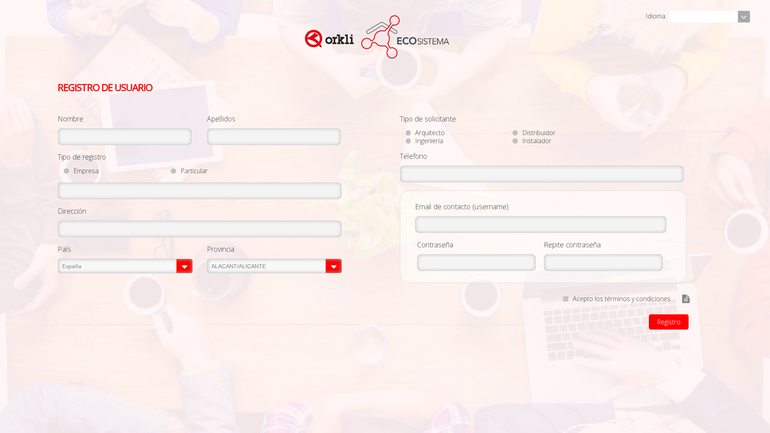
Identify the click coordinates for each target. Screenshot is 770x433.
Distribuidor (538, 132)
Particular (194, 170)
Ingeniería (429, 140)
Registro (669, 322)
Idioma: (657, 16)
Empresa (86, 170)
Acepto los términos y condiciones (622, 298)
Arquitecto (430, 132)
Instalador (536, 140)
